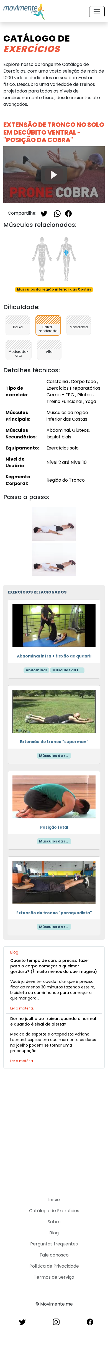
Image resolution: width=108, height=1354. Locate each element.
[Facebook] (68, 213)
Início (54, 1199)
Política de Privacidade (54, 1266)
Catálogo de (36, 43)
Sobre (54, 1222)
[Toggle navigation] (97, 11)
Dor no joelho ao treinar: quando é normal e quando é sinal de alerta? (53, 1021)
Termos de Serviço (54, 1277)
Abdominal (36, 670)
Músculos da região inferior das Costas (68, 670)
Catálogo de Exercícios (54, 1210)
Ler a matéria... (22, 1008)
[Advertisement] (54, 1129)
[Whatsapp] (57, 213)
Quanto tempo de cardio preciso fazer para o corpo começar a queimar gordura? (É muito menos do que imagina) (53, 966)
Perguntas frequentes (54, 1244)
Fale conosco (54, 1255)
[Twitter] (44, 213)
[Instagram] (56, 1322)
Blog (54, 1233)
